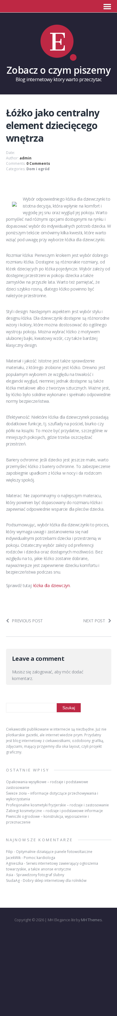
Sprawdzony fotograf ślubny (40, 874)
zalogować (42, 672)
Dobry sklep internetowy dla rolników (54, 880)
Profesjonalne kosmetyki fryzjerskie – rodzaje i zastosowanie (57, 805)
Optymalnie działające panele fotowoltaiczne (54, 851)
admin (26, 158)
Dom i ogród (38, 168)
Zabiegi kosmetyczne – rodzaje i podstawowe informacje (54, 810)
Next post (94, 620)
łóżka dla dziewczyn (51, 585)
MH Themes (91, 919)
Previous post (27, 620)
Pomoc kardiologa (39, 857)
